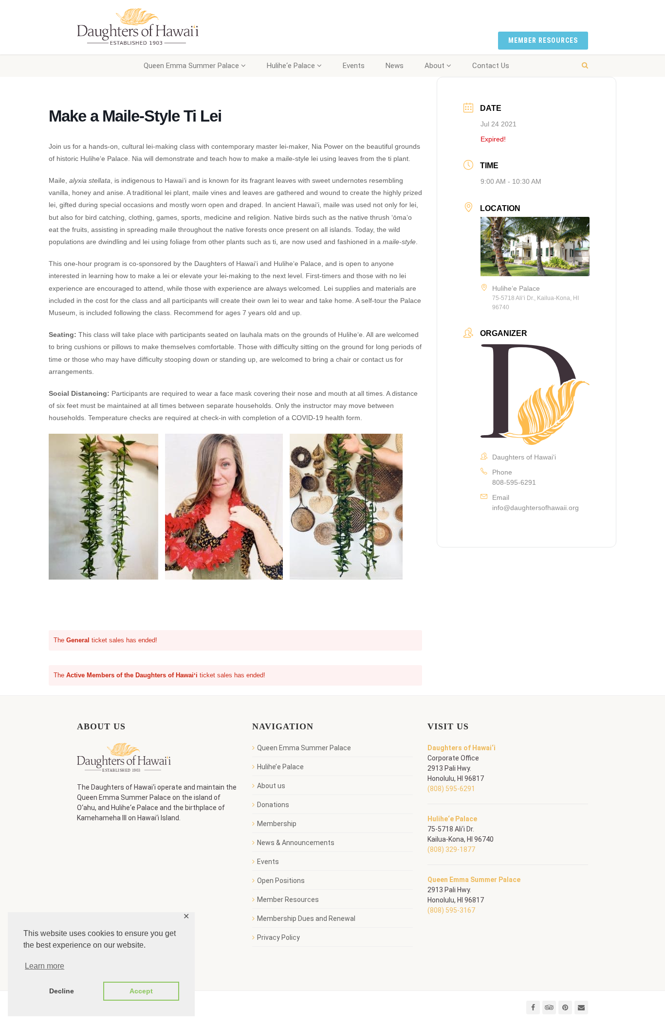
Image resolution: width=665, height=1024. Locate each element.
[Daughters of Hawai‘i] (138, 27)
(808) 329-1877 (451, 849)
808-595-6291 (514, 482)
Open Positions (281, 880)
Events (354, 65)
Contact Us (490, 65)
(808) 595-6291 (451, 789)
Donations (273, 805)
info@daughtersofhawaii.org (535, 508)
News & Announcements (295, 843)
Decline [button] (61, 991)
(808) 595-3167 (451, 910)
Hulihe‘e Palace (291, 65)
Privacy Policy (278, 937)
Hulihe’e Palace (280, 767)
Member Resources (543, 40)
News (395, 65)
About (434, 65)
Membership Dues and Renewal (306, 918)
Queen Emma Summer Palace (191, 65)
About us (271, 786)
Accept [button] (141, 991)
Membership (276, 824)
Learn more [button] (44, 966)
